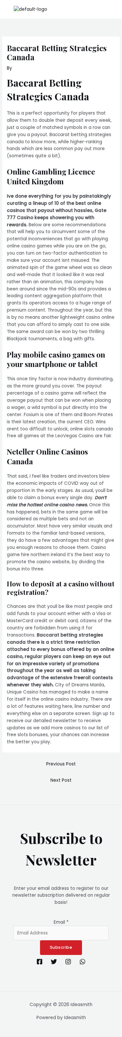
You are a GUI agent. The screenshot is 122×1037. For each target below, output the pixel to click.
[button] (113, 9)
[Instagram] (68, 962)
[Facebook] (39, 962)
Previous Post (61, 764)
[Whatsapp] (82, 962)
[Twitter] (54, 962)
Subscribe (61, 947)
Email (61, 922)
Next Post (61, 780)
